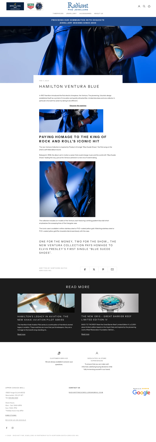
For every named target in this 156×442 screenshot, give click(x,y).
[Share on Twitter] (93, 269)
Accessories (85, 13)
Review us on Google (15, 420)
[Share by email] (112, 269)
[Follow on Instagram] (12, 428)
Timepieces (58, 13)
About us (98, 13)
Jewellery (71, 13)
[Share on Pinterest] (103, 269)
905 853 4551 (13, 398)
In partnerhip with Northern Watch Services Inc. (56, 435)
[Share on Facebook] (84, 269)
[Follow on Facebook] (6, 428)
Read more (21, 334)
